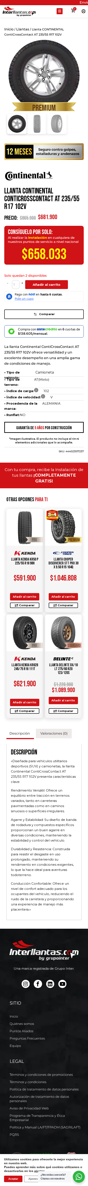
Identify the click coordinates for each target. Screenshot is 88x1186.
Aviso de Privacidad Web (29, 1108)
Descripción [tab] (19, 733)
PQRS (14, 1135)
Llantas (22, 29)
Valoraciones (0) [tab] (53, 733)
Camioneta (44, 372)
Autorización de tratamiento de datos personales (39, 1099)
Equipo (15, 1046)
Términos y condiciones (28, 1082)
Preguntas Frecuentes (27, 1038)
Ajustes (33, 1178)
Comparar (47, 314)
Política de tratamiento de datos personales (44, 1089)
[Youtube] (62, 984)
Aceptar (13, 1178)
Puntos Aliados (21, 1031)
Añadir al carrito (46, 285)
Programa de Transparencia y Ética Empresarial (37, 1118)
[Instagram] (26, 984)
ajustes (39, 1171)
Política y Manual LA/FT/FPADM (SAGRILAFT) (45, 1127)
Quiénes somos (22, 1024)
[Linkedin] (50, 984)
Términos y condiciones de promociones (41, 1075)
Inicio (8, 29)
